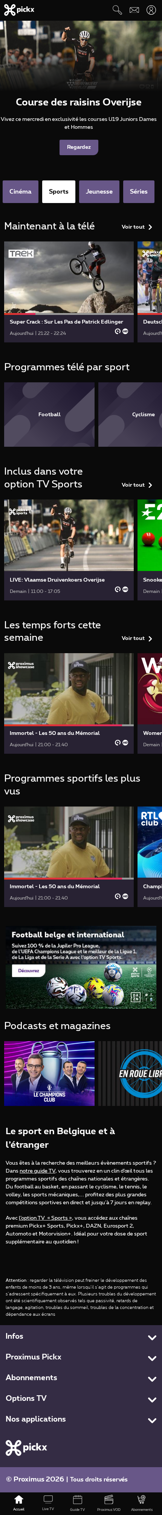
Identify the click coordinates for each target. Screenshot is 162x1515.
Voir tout (133, 227)
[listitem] (49, 414)
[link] (69, 291)
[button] (81, 967)
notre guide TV (37, 1171)
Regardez (79, 147)
